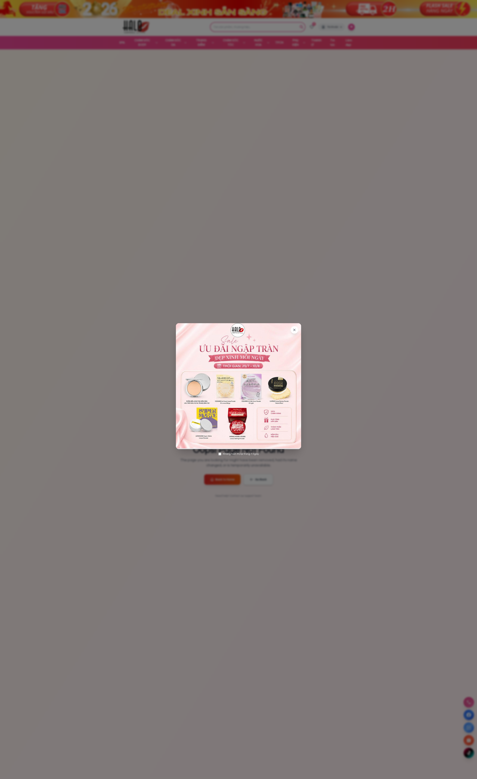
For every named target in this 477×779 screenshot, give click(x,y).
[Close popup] (294, 330)
